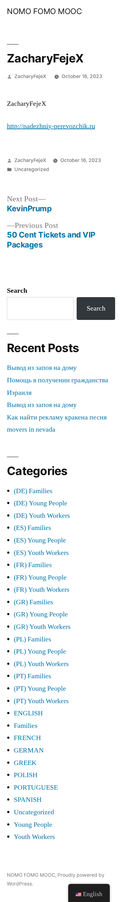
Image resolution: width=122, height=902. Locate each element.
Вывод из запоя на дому (42, 367)
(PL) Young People (40, 651)
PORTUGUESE (36, 787)
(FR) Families (33, 565)
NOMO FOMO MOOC (44, 11)
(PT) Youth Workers (41, 701)
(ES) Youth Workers (41, 552)
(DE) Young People (40, 503)
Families (26, 725)
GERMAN (29, 750)
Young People (33, 824)
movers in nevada (31, 429)
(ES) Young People (40, 540)
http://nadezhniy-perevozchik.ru (51, 126)
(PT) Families (32, 676)
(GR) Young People (41, 614)
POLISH (26, 775)
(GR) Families (33, 602)
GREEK (25, 762)
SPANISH (28, 799)
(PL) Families (32, 639)
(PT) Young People (40, 688)
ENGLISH (28, 713)
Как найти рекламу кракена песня (57, 417)
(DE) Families (33, 491)
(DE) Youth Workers (42, 515)
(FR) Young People (40, 577)
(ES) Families (32, 527)
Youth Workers (34, 836)
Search (17, 290)
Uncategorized (31, 169)
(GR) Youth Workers (42, 626)
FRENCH (27, 737)
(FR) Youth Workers (41, 589)
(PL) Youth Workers (41, 663)
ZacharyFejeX (30, 76)
